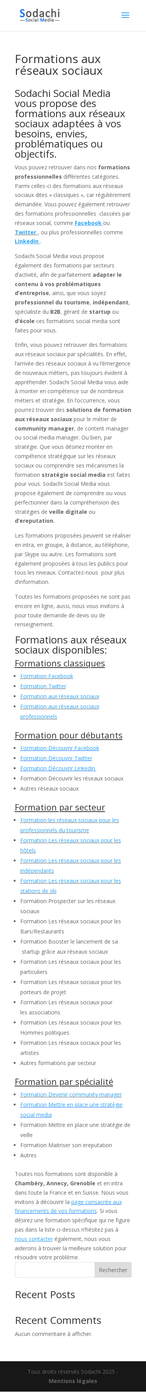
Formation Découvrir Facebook (59, 748)
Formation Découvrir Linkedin (58, 768)
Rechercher (113, 1270)
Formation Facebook (46, 676)
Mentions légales (73, 1381)
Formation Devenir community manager (71, 1094)
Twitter (26, 232)
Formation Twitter (43, 686)
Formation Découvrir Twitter (56, 758)
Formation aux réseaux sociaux (59, 696)
